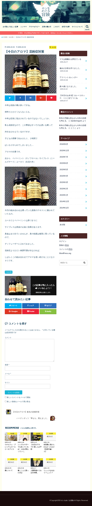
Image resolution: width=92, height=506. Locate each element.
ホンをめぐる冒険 (67, 500)
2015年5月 (64, 170)
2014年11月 (64, 208)
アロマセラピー (34, 27)
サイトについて (77, 27)
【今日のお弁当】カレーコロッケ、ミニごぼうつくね (72, 98)
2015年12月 (64, 150)
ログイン (62, 241)
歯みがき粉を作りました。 (70, 69)
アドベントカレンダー (69, 78)
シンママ (23, 27)
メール (8, 374)
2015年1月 (64, 195)
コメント (8, 337)
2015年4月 (64, 176)
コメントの (65, 249)
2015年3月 (64, 182)
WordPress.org (65, 253)
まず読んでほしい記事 (10, 27)
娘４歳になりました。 (69, 87)
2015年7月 (64, 157)
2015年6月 (64, 163)
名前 (7, 365)
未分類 (9, 272)
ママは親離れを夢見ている (70, 60)
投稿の (64, 245)
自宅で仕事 (66, 27)
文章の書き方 (46, 27)
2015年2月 (64, 189)
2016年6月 (64, 144)
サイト (7, 383)
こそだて (56, 27)
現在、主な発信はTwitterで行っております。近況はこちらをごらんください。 (47, 33)
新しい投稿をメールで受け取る (18, 402)
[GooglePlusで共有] (41, 97)
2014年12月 (64, 201)
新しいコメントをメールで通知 (18, 397)
